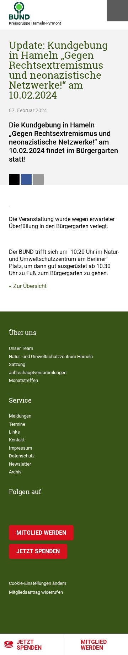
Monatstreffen (23, 380)
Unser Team (21, 348)
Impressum (20, 448)
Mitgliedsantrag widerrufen (36, 592)
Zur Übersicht (30, 286)
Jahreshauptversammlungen (37, 372)
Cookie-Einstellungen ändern (37, 583)
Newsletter (20, 464)
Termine (17, 424)
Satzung (17, 364)
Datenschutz (21, 456)
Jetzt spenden (29, 645)
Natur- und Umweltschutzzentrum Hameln (51, 356)
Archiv (15, 472)
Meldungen (20, 416)
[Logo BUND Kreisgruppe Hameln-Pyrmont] (19, 11)
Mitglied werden (94, 645)
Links (14, 432)
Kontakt (17, 439)
